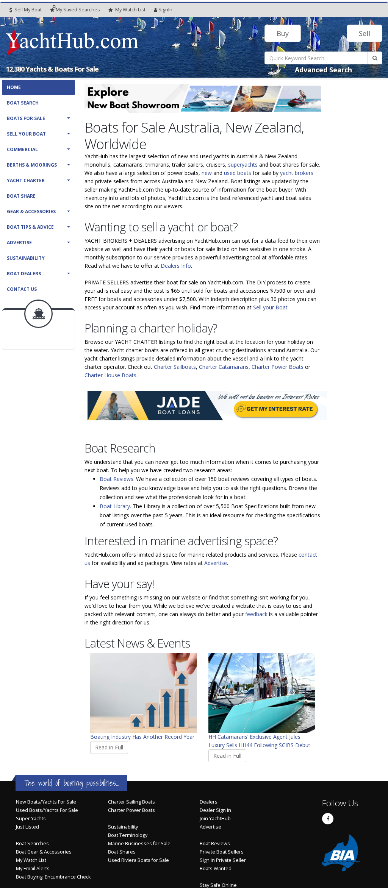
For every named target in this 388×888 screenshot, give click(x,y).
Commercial (22, 149)
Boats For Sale (26, 118)
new (207, 172)
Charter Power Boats (278, 366)
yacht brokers (296, 172)
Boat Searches (32, 843)
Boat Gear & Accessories (44, 852)
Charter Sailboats (175, 366)
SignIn (165, 9)
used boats (237, 172)
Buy (282, 33)
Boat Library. (115, 506)
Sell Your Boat (26, 134)
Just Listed (27, 827)
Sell (364, 33)
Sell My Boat (27, 9)
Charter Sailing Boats (131, 802)
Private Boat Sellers (222, 852)
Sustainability (26, 258)
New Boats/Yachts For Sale (46, 802)
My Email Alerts (33, 868)
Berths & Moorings (32, 165)
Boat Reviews (215, 843)
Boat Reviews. (117, 478)
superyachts (243, 164)
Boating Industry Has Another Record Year (142, 736)
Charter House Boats (110, 375)
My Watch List (31, 860)
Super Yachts (31, 818)
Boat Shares (122, 852)
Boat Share (21, 196)
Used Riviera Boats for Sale (138, 860)
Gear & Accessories (31, 211)
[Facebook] (327, 818)
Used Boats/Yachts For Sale (47, 810)
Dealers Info (176, 265)
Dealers (208, 802)
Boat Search (23, 103)
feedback (256, 614)
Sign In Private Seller (223, 860)
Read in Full (109, 747)
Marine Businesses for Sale (139, 843)
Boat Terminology (127, 835)
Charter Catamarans (224, 366)
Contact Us (22, 289)
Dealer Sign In (215, 810)
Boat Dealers (24, 273)
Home (14, 87)
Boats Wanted (216, 868)
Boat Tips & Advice (30, 227)
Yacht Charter (26, 180)
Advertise (19, 242)
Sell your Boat (270, 307)
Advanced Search (323, 69)
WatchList (130, 9)
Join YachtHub (215, 818)
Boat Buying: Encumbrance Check (53, 877)
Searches (78, 9)
